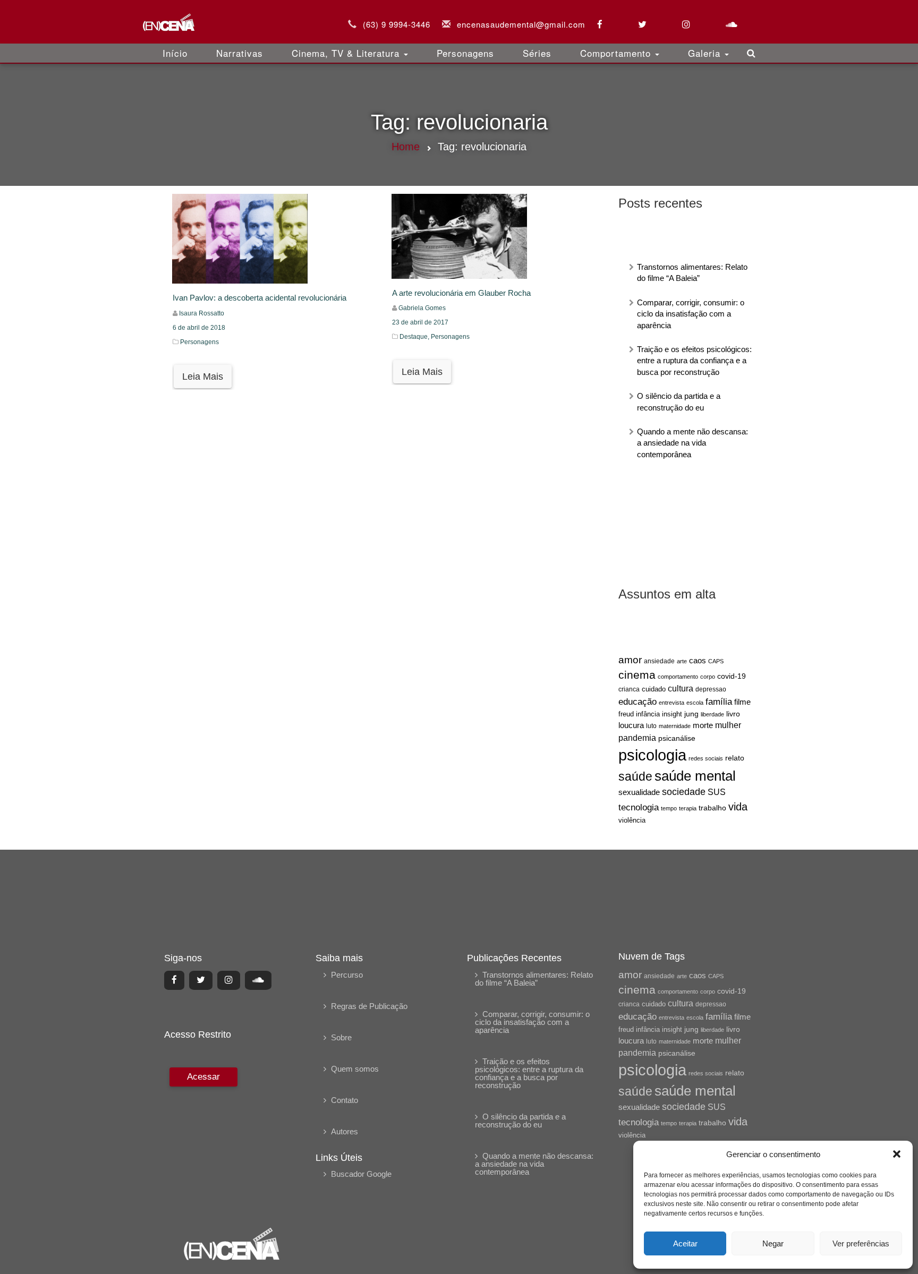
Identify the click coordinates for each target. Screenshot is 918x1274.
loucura (631, 725)
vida (737, 807)
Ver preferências (860, 1243)
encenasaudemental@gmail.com (521, 24)
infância (648, 714)
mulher (728, 725)
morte (703, 725)
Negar (773, 1243)
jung (691, 713)
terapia (687, 808)
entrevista (671, 702)
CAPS (716, 661)
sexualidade (639, 792)
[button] (896, 1154)
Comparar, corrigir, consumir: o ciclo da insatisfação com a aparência (690, 314)
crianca (629, 689)
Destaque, (415, 336)
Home (406, 146)
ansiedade (659, 661)
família (719, 701)
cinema (637, 675)
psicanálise (676, 738)
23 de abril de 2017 (420, 322)
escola (694, 702)
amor (630, 659)
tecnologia (638, 807)
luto (651, 725)
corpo (707, 676)
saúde (635, 776)
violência (631, 820)
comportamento (678, 676)
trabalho (712, 807)
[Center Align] (174, 980)
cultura (680, 688)
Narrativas (239, 52)
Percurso (347, 974)
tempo (669, 808)
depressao (710, 689)
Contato (344, 1100)
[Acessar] (202, 1139)
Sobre (341, 1037)
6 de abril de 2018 (199, 327)
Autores (344, 1131)
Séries (537, 52)
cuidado (654, 689)
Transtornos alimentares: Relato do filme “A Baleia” (534, 978)
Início (175, 52)
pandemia (637, 737)
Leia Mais (202, 376)
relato (734, 758)
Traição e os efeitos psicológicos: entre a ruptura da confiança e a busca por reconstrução (694, 361)
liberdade (712, 714)
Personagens (465, 52)
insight (672, 714)
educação (637, 702)
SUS (717, 792)
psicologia (652, 755)
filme (742, 702)
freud (626, 714)
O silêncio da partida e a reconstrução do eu (520, 1120)
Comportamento (617, 52)
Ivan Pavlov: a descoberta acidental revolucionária (259, 297)
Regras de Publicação (369, 1006)
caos (697, 660)
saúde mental (695, 775)
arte (682, 661)
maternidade (675, 726)
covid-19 (731, 676)
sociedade (684, 791)
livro (733, 714)
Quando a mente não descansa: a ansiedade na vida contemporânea (692, 443)
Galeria (706, 52)
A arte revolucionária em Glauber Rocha (461, 292)
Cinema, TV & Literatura (347, 52)
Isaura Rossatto (201, 313)
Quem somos (355, 1068)
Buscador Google (361, 1173)
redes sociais (705, 758)
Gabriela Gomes (422, 308)
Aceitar (685, 1243)
